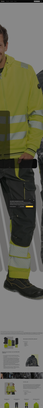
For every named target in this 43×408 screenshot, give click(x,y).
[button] (13, 206)
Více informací (26, 204)
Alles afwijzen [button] (22, 206)
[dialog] (21, 204)
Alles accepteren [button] (29, 206)
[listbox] (33, 200)
